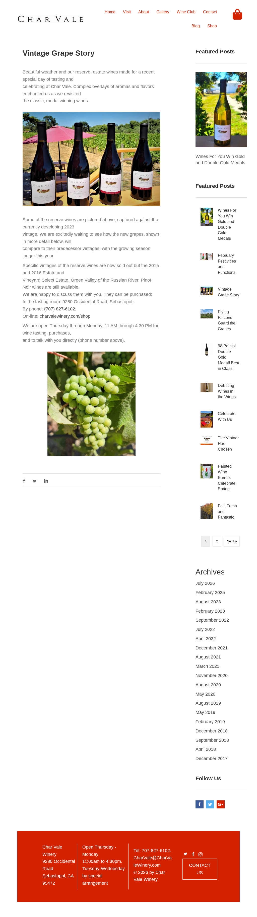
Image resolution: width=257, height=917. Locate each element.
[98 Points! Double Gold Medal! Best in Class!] (221, 359)
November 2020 (212, 675)
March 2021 (207, 666)
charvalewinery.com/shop (65, 316)
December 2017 (212, 758)
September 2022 (212, 620)
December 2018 (212, 730)
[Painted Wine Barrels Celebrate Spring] (221, 479)
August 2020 (208, 684)
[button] (24, 481)
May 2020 (205, 694)
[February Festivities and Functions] (221, 266)
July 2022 (205, 629)
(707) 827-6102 (59, 308)
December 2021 (212, 647)
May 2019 (205, 712)
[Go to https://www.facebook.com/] (200, 804)
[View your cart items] (237, 19)
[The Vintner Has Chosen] (221, 445)
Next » (232, 541)
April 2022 (206, 638)
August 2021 (208, 656)
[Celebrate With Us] (221, 419)
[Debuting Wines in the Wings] (221, 393)
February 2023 (210, 611)
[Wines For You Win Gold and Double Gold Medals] (221, 109)
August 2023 (208, 601)
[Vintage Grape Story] (221, 294)
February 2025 (210, 592)
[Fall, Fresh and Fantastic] (221, 513)
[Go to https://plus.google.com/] (221, 804)
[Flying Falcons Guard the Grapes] (221, 322)
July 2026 (205, 583)
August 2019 (208, 703)
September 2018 (212, 740)
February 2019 (210, 721)
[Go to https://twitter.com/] (210, 804)
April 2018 (206, 749)
